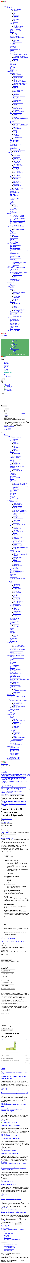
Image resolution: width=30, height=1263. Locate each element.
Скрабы (15, 87)
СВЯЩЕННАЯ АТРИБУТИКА (15, 226)
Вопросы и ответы (9, 1249)
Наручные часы (14, 253)
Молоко (15, 206)
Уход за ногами (14, 141)
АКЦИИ (8, 781)
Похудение (16, 60)
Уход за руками (14, 140)
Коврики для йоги (15, 279)
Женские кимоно (15, 323)
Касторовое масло (18, 26)
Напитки (12, 204)
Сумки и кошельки (15, 249)
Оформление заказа (9, 1246)
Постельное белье (18, 310)
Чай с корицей (17, 171)
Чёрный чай (16, 155)
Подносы (15, 299)
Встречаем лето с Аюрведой (10, 1138)
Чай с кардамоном (18, 172)
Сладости (12, 194)
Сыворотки (16, 91)
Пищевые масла (14, 189)
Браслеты (12, 239)
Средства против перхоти (20, 125)
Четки (12, 232)
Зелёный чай (16, 157)
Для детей (13, 64)
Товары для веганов (15, 269)
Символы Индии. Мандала (10, 1125)
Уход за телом (14, 97)
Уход (11, 283)
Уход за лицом (14, 73)
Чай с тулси (16, 174)
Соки (14, 208)
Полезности (12, 938)
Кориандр (16, 181)
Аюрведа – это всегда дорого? (11, 1199)
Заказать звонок (5, 1228)
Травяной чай (17, 159)
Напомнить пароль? (9, 426)
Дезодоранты (13, 145)
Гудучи (12, 66)
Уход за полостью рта (16, 113)
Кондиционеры (17, 128)
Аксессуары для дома (19, 292)
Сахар (12, 202)
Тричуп (15, 138)
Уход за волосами (15, 123)
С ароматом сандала (18, 216)
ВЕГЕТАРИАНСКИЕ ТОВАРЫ (16, 267)
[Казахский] (7, 387)
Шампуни (16, 127)
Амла (14, 13)
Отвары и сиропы (15, 29)
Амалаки (15, 10)
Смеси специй (17, 182)
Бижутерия (13, 246)
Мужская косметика (15, 144)
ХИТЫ (19, 781)
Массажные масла (18, 103)
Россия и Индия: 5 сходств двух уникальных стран (11, 1110)
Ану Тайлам (16, 34)
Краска (15, 134)
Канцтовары (13, 259)
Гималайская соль (18, 188)
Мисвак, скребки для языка (20, 118)
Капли (12, 32)
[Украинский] (8, 389)
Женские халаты (14, 321)
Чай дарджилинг (18, 165)
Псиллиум (16, 16)
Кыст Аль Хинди (15, 49)
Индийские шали (15, 256)
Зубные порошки (18, 115)
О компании (7, 1238)
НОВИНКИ (14, 781)
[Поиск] (1, 767)
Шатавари (13, 47)
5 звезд (3, 941)
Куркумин (16, 40)
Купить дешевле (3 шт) (7, 838)
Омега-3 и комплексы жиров (21, 277)
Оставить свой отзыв (6, 960)
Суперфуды (13, 212)
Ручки (15, 260)
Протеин (15, 276)
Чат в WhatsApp (5, 1225)
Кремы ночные (17, 79)
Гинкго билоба (14, 70)
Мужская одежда (14, 319)
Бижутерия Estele (15, 248)
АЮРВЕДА (10, 7)
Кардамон (16, 184)
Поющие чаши (14, 238)
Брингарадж (16, 19)
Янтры (12, 235)
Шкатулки (16, 297)
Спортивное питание (16, 273)
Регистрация (7, 376)
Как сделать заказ (8, 1233)
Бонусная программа (9, 1247)
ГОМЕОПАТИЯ (13, 775)
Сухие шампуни (17, 137)
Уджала (15, 33)
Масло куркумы (17, 42)
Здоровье (12, 285)
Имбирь (15, 17)
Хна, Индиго (17, 133)
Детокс (12, 53)
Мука (11, 211)
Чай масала (16, 168)
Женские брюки (14, 324)
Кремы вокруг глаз (18, 80)
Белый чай (16, 158)
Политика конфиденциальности (12, 1239)
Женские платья (14, 320)
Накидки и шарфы (15, 329)
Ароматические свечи (16, 225)
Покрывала (16, 303)
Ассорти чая (16, 161)
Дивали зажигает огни (8, 1184)
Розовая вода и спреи (19, 96)
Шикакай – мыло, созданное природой (14, 1093)
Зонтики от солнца (15, 258)
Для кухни (13, 314)
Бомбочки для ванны (19, 111)
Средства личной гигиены (17, 150)
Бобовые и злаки (14, 195)
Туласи (12, 69)
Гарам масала (17, 185)
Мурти (12, 231)
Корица (15, 187)
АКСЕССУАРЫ (11, 243)
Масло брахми (17, 27)
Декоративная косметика (17, 142)
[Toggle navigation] (1, 358)
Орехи (12, 199)
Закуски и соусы (14, 192)
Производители (8, 1250)
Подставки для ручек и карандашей (19, 262)
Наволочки (16, 307)
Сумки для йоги (14, 280)
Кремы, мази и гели (15, 30)
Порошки (12, 12)
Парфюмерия (13, 148)
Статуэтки (16, 293)
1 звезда (22, 941)
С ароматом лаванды (19, 218)
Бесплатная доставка (4, 773)
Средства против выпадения (21, 124)
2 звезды (17, 941)
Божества (12, 228)
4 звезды (7, 941)
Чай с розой (16, 175)
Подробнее (4, 1088)
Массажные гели (18, 90)
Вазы (14, 300)
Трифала (12, 44)
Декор (12, 289)
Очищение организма (19, 56)
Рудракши (13, 233)
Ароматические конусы (16, 222)
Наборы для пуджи (15, 241)
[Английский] (8, 386)
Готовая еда (13, 209)
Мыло (15, 98)
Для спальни (13, 313)
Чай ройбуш (16, 169)
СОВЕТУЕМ (24, 781)
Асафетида (16, 22)
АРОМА (9, 213)
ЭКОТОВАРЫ (11, 266)
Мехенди (12, 147)
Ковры (15, 290)
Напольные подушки (19, 309)
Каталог (6, 6)
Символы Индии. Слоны (9, 1153)
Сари (11, 327)
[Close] (9, 1256)
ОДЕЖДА (10, 317)
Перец (15, 179)
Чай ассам (16, 167)
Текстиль (12, 302)
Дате (2, 938)
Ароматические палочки (17, 215)
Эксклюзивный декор (16, 312)
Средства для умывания (19, 83)
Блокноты (16, 265)
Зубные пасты (17, 114)
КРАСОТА (10, 71)
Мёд (11, 201)
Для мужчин (13, 61)
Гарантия (6, 1236)
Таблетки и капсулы (15, 9)
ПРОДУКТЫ (10, 152)
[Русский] (7, 385)
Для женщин (13, 63)
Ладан (12, 223)
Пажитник (16, 15)
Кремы (15, 104)
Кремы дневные (17, 77)
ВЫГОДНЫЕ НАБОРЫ (13, 330)
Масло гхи (13, 191)
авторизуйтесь (4, 832)
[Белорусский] (8, 390)
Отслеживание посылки (10, 1244)
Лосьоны (15, 105)
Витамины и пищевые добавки (18, 272)
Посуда (12, 287)
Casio (14, 255)
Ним (14, 20)
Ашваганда (13, 46)
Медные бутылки (18, 316)
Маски (15, 88)
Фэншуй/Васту (14, 242)
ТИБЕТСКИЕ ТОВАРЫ (12, 777)
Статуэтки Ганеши (18, 229)
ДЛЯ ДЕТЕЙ (10, 282)
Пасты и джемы (14, 36)
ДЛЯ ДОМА (10, 286)
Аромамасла (13, 219)
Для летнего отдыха (15, 245)
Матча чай (16, 162)
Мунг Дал (16, 198)
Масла (12, 23)
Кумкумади (16, 25)
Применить (4, 405)
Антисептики (17, 151)
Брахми (12, 50)
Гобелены (16, 304)
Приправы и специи (15, 177)
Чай (11, 154)
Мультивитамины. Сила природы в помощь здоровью (13, 1168)
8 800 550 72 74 (5, 1226)
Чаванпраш (13, 51)
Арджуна (12, 67)
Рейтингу (6, 938)
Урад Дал (15, 196)
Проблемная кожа (18, 76)
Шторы (15, 306)
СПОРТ (9, 270)
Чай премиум (17, 164)
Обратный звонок (5, 822)
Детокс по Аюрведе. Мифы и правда (13, 1212)
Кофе (14, 205)
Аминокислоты (17, 275)
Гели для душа (17, 100)
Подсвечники (17, 295)
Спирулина (13, 43)
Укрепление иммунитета (17, 37)
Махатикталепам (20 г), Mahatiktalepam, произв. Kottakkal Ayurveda (10, 1061)
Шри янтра (16, 236)
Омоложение (17, 74)
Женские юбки (14, 326)
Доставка (6, 1235)
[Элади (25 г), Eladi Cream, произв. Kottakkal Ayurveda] (15, 802)
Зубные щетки (17, 120)
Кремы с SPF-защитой (19, 81)
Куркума (12, 39)
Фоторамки (16, 296)
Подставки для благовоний (17, 221)
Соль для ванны (17, 108)
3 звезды (12, 941)
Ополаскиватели (18, 117)
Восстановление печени (20, 54)
